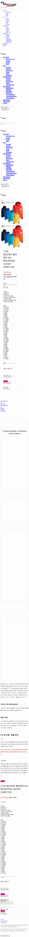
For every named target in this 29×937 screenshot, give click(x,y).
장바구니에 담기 (4, 895)
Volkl (7, 23)
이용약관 (2, 919)
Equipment (5, 43)
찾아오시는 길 (8, 12)
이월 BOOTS (8, 32)
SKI (4, 17)
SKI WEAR (5, 33)
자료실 (7, 13)
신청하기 (2, 911)
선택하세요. (6, 293)
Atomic (7, 19)
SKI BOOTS (5, 25)
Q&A (7, 16)
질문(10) (3, 409)
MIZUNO (7, 37)
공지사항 (5, 10)
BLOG (7, 14)
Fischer (7, 18)
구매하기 (2, 781)
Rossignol (8, 20)
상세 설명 (3, 404)
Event (4, 45)
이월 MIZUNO (8, 39)
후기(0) (2, 408)
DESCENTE (8, 34)
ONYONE (8, 38)
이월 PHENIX (8, 42)
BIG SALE (5, 44)
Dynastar (8, 24)
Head (7, 22)
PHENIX (7, 35)
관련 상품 (3, 411)
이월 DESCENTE (9, 40)
